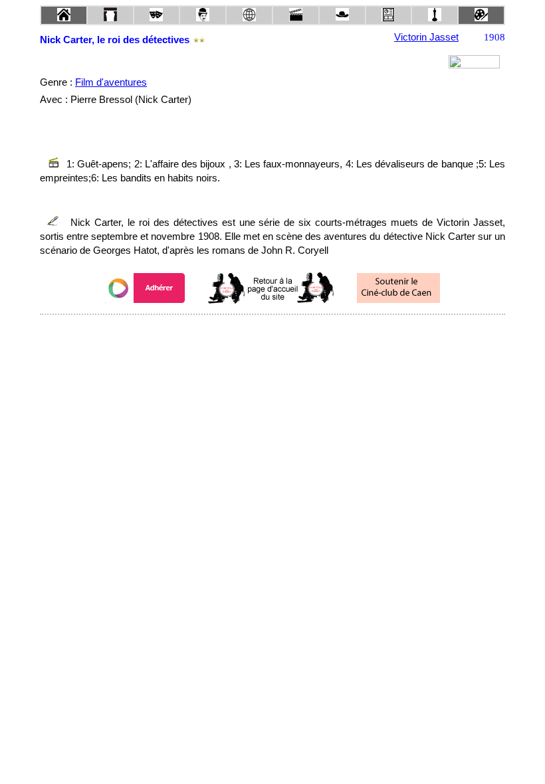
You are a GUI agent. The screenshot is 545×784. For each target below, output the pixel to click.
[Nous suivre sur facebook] (247, 332)
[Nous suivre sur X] (272, 332)
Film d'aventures (111, 82)
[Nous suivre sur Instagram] (297, 332)
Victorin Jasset (426, 37)
